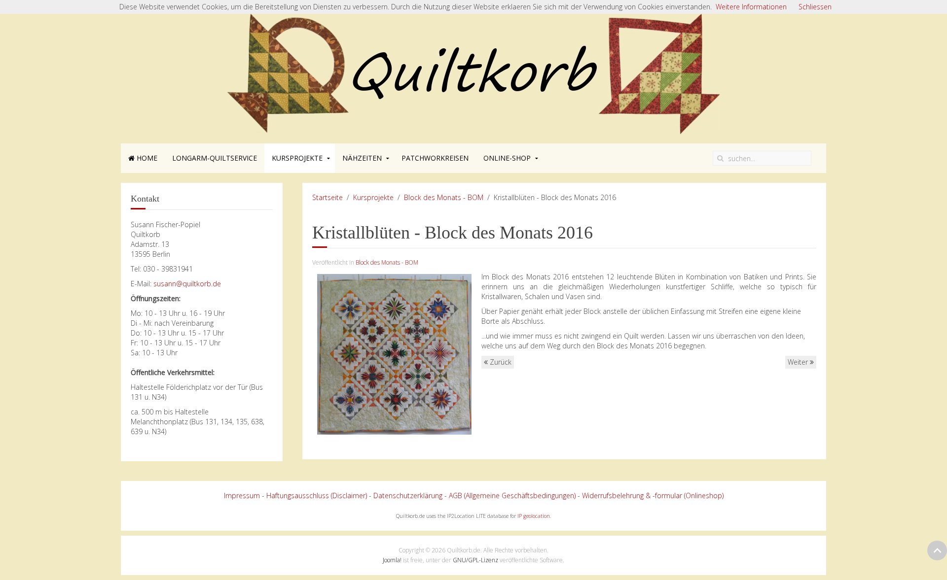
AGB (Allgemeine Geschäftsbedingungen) (512, 495)
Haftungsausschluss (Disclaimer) (316, 495)
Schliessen (815, 6)
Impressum (242, 495)
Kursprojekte (297, 158)
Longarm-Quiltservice (214, 158)
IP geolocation (533, 515)
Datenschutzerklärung (407, 495)
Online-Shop (507, 158)
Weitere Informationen (751, 6)
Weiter (799, 362)
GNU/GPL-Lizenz (475, 560)
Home (146, 158)
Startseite (327, 197)
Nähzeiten (362, 158)
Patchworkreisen (435, 158)
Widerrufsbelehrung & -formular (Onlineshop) (653, 495)
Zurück (499, 362)
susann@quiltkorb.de (187, 283)
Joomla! (392, 560)
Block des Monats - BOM (443, 197)
